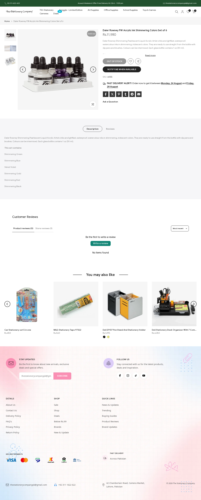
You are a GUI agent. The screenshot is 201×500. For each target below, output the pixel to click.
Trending (106, 410)
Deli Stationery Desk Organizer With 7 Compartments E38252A (174, 330)
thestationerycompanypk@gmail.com (181, 3)
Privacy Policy (13, 426)
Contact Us (11, 410)
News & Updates (110, 404)
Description (92, 129)
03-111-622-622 (13, 3)
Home (7, 21)
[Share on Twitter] (112, 94)
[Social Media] (120, 375)
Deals (57, 13)
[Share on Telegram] (132, 94)
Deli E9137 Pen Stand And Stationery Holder (124, 330)
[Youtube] (144, 375)
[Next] (93, 69)
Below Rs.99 (60, 421)
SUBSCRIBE (62, 376)
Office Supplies (111, 10)
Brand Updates (109, 426)
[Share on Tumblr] (125, 94)
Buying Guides (109, 415)
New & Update (61, 432)
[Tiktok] (136, 375)
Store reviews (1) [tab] (43, 228)
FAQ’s (9, 421)
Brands (57, 426)
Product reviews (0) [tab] (23, 228)
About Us (10, 404)
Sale (56, 404)
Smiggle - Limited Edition (71, 10)
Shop (56, 410)
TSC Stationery (46, 10)
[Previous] (23, 69)
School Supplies (130, 10)
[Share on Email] (139, 94)
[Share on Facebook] (106, 94)
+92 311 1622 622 (66, 484)
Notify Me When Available (121, 69)
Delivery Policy (13, 415)
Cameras (44, 13)
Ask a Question (110, 101)
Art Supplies (93, 10)
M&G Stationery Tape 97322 (67, 330)
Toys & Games (149, 10)
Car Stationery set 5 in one (17, 330)
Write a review (100, 243)
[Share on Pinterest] (119, 94)
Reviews (110, 129)
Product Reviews (110, 421)
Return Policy (12, 432)
